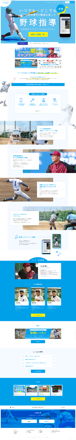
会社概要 (41, 431)
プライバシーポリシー (55, 430)
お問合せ (72, 2)
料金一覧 (37, 341)
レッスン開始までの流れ (30, 430)
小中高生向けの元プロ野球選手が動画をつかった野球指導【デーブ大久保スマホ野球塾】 (38, 437)
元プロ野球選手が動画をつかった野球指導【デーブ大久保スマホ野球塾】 (8, 0)
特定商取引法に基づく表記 (56, 431)
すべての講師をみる (37, 315)
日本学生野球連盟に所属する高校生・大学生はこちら (37, 84)
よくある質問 (29, 432)
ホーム (15, 430)
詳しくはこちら (18, 310)
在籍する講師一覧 (38, 34)
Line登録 (67, 2)
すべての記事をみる (36, 399)
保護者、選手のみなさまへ (45, 276)
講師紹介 (15, 432)
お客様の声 (28, 431)
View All (22, 43)
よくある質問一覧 (37, 371)
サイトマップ (54, 432)
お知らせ (41, 430)
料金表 (15, 433)
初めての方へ (16, 431)
